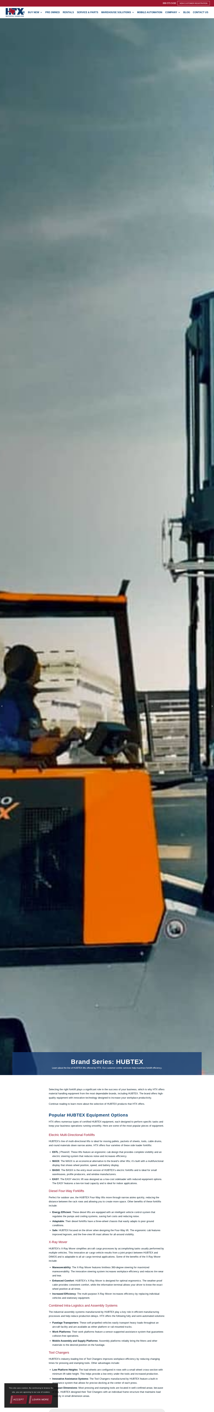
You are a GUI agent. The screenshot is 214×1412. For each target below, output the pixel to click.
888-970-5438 (169, 3)
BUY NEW (33, 12)
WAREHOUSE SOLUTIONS (116, 12)
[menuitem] (169, 3)
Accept (18, 1399)
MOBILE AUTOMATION (149, 12)
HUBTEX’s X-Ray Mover (62, 1248)
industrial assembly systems (69, 1312)
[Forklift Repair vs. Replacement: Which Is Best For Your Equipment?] (211, 706)
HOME (21, 12)
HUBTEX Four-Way (89, 1197)
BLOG (186, 12)
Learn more (40, 1399)
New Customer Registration (193, 3)
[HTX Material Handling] (15, 12)
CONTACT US (200, 12)
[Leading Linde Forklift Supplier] (2, 706)
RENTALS (68, 12)
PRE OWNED (52, 12)
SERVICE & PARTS (87, 12)
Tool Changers (94, 1359)
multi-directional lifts (79, 1141)
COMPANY (171, 12)
